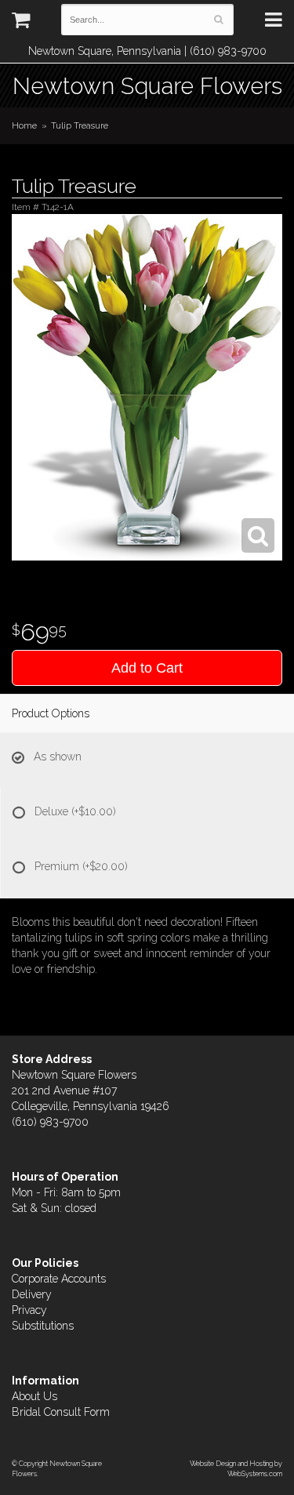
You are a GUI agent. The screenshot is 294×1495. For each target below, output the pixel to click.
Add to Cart (147, 668)
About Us (34, 1396)
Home (24, 125)
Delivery (32, 1294)
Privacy (29, 1310)
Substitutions (43, 1325)
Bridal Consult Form (61, 1412)
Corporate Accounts (59, 1278)
